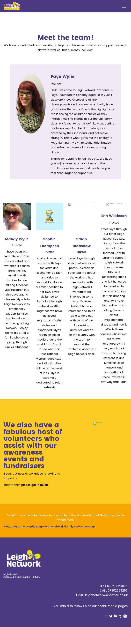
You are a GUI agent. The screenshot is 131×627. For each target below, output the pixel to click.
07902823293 (118, 590)
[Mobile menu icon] (124, 6)
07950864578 (117, 586)
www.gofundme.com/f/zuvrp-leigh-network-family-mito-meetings (49, 526)
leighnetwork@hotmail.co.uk (106, 595)
